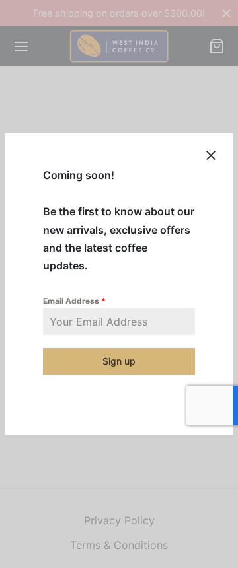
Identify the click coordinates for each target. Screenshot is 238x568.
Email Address (74, 301)
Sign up (119, 361)
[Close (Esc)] (211, 155)
